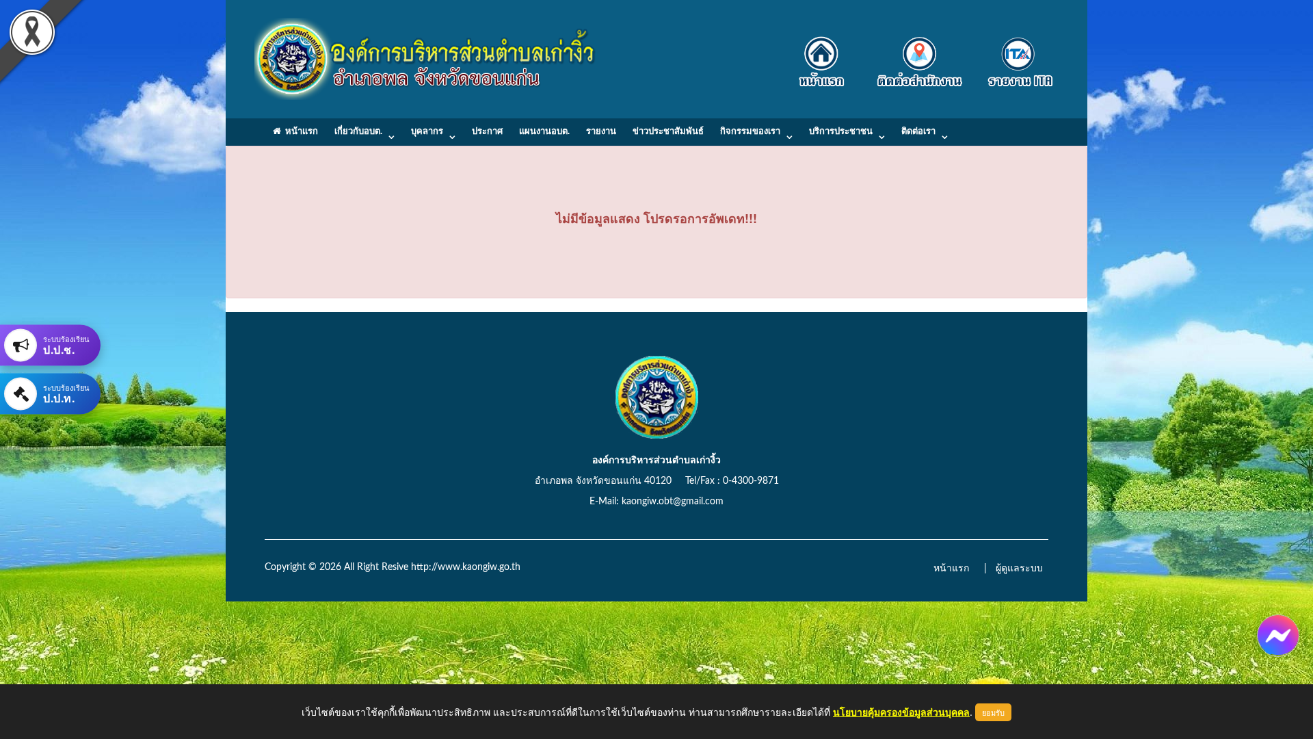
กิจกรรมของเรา (750, 131)
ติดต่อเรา (918, 131)
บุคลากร (427, 131)
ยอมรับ (993, 712)
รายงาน (601, 131)
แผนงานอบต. (544, 131)
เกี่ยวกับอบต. (358, 131)
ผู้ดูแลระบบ (1019, 568)
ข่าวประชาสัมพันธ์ (668, 131)
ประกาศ (487, 131)
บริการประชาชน (841, 131)
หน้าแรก (299, 131)
